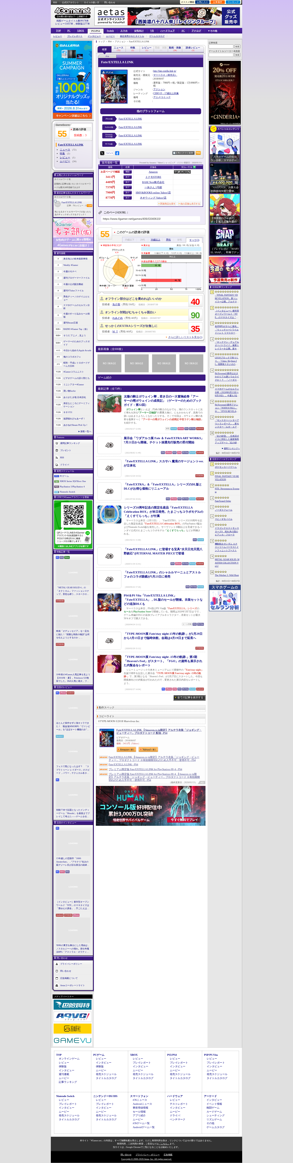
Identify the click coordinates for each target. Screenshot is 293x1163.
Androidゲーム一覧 (144, 1127)
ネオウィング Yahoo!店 (153, 197)
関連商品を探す (168, 203)
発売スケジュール (106, 1074)
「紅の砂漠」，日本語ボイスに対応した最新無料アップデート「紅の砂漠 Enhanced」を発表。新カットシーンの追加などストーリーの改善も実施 (227, 439)
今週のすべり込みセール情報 (76, 315)
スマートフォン (139, 1096)
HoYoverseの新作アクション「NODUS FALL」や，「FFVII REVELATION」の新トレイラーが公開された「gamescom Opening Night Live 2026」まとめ (226, 408)
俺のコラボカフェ (72, 357)
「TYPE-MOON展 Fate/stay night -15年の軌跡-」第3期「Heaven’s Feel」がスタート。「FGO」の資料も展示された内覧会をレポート (163, 661)
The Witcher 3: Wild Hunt (227, 575)
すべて (194, 240)
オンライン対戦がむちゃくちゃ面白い (130, 312)
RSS (55, 2)
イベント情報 (214, 1103)
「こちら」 (164, 1143)
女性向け (139, 30)
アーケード (210, 1096)
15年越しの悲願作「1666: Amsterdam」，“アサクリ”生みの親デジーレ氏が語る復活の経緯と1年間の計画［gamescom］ (72, 862)
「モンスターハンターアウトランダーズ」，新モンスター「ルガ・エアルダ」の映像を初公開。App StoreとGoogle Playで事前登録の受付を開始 (227, 424)
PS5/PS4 (95, 31)
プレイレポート (75, 36)
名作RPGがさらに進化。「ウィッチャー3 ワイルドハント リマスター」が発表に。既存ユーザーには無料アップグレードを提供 (227, 330)
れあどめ (117, 317)
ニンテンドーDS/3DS (105, 1096)
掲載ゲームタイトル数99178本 (72, 20)
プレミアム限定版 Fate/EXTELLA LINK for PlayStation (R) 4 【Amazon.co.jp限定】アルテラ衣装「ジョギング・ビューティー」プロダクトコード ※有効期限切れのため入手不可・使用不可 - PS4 (154, 777)
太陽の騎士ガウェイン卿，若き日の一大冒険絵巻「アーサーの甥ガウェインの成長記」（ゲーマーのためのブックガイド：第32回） (163, 400)
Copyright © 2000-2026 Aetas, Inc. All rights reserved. (146, 1159)
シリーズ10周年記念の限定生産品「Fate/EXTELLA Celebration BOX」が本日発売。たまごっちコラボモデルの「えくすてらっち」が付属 (163, 511)
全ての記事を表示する (190, 697)
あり (128, 177)
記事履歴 (217, 2)
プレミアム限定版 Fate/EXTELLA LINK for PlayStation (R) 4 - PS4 (145, 769)
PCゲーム (64, 476)
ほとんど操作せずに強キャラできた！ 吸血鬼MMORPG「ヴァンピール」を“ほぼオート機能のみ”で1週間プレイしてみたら (73, 726)
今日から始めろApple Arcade (77, 350)
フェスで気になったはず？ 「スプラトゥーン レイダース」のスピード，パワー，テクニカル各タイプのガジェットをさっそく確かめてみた (73, 770)
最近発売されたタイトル (132, 36)
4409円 (110, 182)
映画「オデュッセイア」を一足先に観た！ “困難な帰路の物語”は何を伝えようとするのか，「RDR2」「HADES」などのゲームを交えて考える (72, 634)
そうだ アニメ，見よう (74, 335)
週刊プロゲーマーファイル (76, 278)
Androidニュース (142, 1103)
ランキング (233, 2)
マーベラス (159, 75)
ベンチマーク (177, 1119)
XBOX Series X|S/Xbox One (73, 481)
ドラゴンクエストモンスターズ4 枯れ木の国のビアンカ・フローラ (227, 531)
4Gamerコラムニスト (73, 372)
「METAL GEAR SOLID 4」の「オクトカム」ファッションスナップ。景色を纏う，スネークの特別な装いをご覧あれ (72, 591)
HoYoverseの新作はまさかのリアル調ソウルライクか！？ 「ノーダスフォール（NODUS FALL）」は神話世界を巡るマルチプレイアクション (227, 377)
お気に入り (202, 2)
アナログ (196, 30)
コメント (109, 153)
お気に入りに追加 (184, 153)
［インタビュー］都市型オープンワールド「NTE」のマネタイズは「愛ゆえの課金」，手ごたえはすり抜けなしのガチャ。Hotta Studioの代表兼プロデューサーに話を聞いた (73, 905)
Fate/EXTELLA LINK (72, 202)
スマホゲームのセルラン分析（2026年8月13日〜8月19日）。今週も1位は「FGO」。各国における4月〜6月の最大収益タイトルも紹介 (227, 392)
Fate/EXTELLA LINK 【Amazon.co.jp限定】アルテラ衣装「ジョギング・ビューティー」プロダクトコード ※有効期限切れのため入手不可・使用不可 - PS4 (154, 759)
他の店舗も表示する (190, 203)
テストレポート (179, 1103)
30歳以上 (155, 239)
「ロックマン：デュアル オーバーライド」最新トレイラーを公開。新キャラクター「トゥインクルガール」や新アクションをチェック (227, 345)
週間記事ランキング (70, 443)
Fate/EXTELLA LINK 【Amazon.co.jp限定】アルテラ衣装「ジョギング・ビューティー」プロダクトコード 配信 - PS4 (159, 731)
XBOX (80, 30)
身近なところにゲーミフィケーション (76, 405)
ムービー (110, 36)
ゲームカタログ (157, 36)
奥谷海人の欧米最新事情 (75, 258)
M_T (115, 331)
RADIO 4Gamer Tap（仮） (76, 329)
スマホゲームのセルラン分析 (76, 307)
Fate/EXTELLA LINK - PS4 (123, 764)
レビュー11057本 (64, 23)
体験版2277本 (83, 23)
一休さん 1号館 (153, 187)
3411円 (110, 176)
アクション (159, 89)
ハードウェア (167, 30)
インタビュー (94, 36)
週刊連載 (64, 1074)
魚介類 (116, 304)
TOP (58, 30)
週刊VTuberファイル (73, 290)
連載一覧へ (85, 431)
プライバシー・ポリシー (148, 1154)
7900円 (110, 192)
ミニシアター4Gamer (73, 384)
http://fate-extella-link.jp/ (164, 71)
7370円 (110, 187)
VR (152, 30)
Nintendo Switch (67, 492)
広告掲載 (168, 1154)
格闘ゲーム (212, 1107)
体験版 (63, 1066)
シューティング (215, 1115)
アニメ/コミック (162, 97)
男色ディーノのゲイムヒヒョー (76, 298)
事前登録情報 (140, 1107)
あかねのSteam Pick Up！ (75, 425)
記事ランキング (68, 1081)
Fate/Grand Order (223, 501)
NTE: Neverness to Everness (227, 490)
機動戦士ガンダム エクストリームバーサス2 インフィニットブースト (227, 547)
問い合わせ (109, 2)
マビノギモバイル (223, 519)
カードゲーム (214, 1111)
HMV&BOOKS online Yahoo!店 (153, 192)
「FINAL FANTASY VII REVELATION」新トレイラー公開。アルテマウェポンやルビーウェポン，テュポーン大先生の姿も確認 (227, 298)
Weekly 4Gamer (70, 265)
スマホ (124, 30)
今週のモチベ (70, 271)
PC (69, 30)
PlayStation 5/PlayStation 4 (72, 486)
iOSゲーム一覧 (141, 1123)
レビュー (57, 36)
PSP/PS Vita (211, 1054)
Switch (110, 30)
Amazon (153, 171)
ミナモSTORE (153, 176)
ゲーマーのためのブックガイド (76, 343)
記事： (71, 205)
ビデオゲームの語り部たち (76, 378)
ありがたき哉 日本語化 (74, 397)
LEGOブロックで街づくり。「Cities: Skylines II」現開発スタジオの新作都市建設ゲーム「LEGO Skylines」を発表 (227, 361)
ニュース (65, 149)
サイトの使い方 (91, 2)
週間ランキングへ (232, 448)
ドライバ (64, 464)
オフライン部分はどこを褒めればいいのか (133, 298)
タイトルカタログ (106, 1078)
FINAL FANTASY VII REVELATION (227, 478)
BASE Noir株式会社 (153, 182)
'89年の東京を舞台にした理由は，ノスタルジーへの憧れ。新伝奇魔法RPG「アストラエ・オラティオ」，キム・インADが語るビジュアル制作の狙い (73, 949)
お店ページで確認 (110, 171)
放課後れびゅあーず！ (74, 418)
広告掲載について (69, 978)
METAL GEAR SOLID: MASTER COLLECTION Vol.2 (227, 562)
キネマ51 (67, 412)
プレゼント (65, 450)
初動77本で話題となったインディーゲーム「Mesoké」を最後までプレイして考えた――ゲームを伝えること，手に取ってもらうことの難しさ (73, 813)
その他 (210, 1123)
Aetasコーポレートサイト (72, 985)
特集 (62, 153)
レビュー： (80, 205)
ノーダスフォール (223, 510)
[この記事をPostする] (102, 153)
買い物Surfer (69, 391)
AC (183, 30)
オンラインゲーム (69, 1058)
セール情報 (139, 1111)
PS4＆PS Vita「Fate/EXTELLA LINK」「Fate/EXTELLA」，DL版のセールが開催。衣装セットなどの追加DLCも (163, 599)
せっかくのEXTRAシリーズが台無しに (131, 325)
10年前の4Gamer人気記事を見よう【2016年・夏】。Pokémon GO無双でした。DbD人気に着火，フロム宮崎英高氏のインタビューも (73, 678)
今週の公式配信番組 (73, 284)
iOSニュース (140, 1099)
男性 (168, 239)
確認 (128, 172)
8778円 (110, 197)
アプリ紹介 (139, 1115)
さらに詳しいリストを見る (185, 337)
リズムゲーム (214, 1119)
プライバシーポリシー (71, 963)
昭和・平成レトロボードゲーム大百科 (76, 364)
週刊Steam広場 (70, 322)
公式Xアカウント (70, 2)
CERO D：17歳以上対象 (166, 93)
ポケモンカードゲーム (226, 467)
